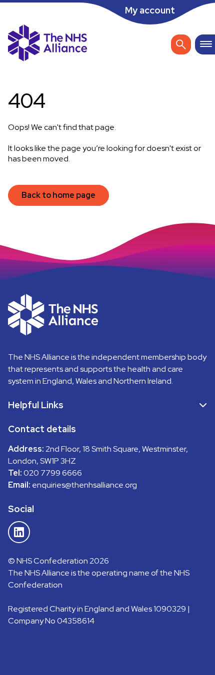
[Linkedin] (19, 532)
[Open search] (181, 44)
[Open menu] (205, 44)
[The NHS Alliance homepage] (47, 44)
